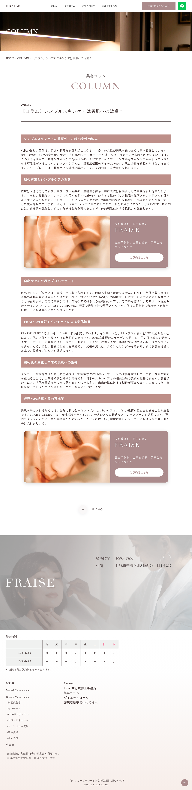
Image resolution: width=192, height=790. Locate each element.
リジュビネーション (19, 720)
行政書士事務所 (109, 6)
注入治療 (13, 738)
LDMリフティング (18, 714)
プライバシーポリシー (80, 780)
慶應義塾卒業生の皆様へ (81, 702)
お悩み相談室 (88, 6)
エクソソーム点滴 (18, 726)
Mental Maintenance (17, 690)
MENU (54, 6)
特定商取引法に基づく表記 (109, 780)
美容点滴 (13, 732)
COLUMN (23, 58)
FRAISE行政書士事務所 (80, 688)
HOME (10, 58)
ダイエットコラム (76, 698)
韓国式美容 (14, 702)
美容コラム (70, 6)
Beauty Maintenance (17, 696)
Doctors (69, 683)
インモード (14, 708)
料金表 (10, 744)
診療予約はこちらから (159, 6)
